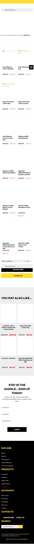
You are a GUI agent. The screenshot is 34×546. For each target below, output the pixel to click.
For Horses (8, 35)
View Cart (4, 505)
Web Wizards (25, 539)
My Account (5, 495)
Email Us (20, 517)
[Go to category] (28, 261)
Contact (3, 508)
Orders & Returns (6, 462)
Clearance (4, 487)
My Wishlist (4, 502)
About (3, 453)
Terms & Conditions (7, 466)
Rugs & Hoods (18, 35)
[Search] (21, 526)
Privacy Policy (5, 459)
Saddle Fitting (5, 484)
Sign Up (3, 456)
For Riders (4, 477)
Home (2, 35)
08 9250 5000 (9, 517)
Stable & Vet (5, 480)
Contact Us (18, 276)
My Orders (4, 498)
